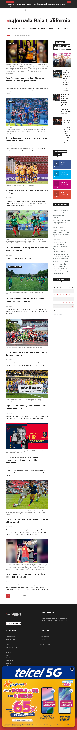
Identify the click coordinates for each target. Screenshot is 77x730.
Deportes (11, 43)
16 (72, 299)
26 (60, 306)
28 (66, 306)
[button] (68, 2)
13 (63, 299)
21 (66, 302)
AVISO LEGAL (44, 642)
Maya (62, 618)
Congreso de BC (11, 642)
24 (54, 306)
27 (63, 306)
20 (63, 302)
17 (54, 302)
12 (60, 299)
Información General (38, 29)
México (11, 483)
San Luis (49, 620)
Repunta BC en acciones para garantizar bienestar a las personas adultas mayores (61, 54)
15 (69, 299)
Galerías (8, 663)
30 (72, 306)
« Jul (54, 319)
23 (72, 302)
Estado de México (46, 618)
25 (57, 306)
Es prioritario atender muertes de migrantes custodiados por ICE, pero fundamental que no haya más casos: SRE (61, 268)
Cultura (8, 655)
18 (57, 302)
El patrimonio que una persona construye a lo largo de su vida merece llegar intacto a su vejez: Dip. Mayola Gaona (60, 246)
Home (8, 35)
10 (54, 299)
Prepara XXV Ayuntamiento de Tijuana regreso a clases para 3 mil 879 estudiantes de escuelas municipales (61, 257)
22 (69, 302)
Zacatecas (64, 620)
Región (24, 29)
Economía (9, 652)
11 (57, 299)
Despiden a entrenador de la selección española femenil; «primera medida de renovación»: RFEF (23, 460)
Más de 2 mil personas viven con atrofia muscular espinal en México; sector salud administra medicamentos (61, 234)
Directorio (43, 639)
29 (69, 306)
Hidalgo (56, 618)
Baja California (12, 29)
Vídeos (8, 666)
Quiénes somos (44, 637)
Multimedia (62, 29)
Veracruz (57, 620)
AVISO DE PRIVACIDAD (47, 644)
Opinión (51, 29)
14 (66, 299)
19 (60, 302)
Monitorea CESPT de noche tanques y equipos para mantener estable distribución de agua (61, 223)
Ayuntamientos (10, 639)
